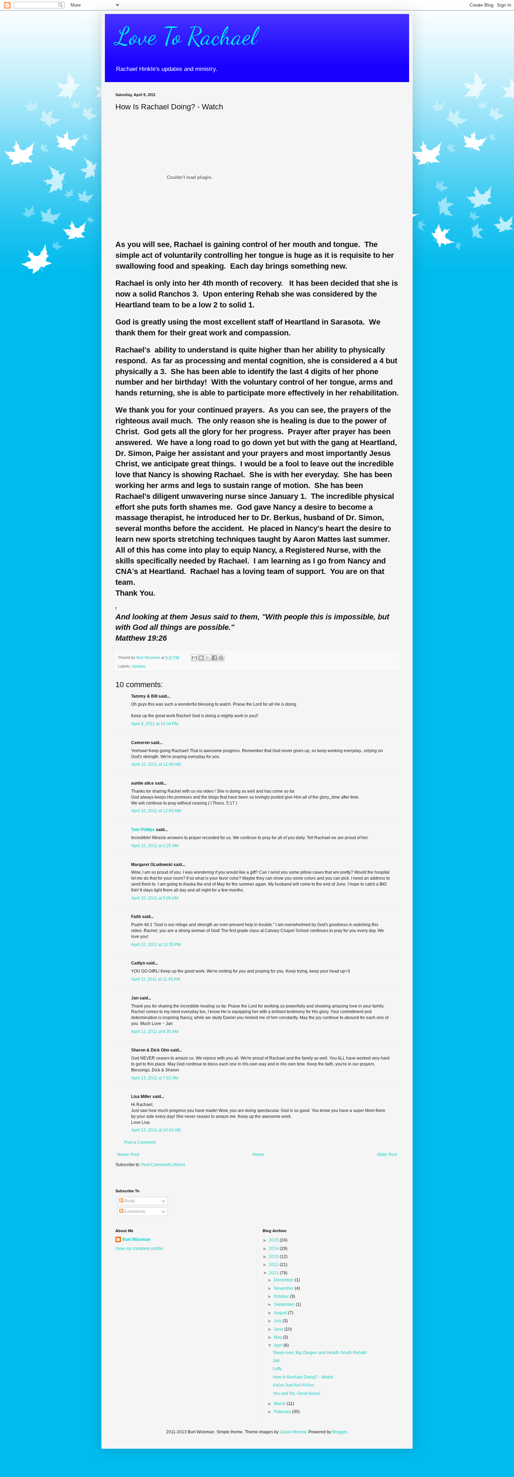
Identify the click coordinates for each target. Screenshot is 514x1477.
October (282, 1296)
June (279, 1329)
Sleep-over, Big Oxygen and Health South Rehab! (320, 1352)
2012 (274, 1264)
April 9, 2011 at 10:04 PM (154, 723)
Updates (138, 666)
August (281, 1312)
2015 (274, 1240)
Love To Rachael (186, 36)
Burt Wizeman (136, 1239)
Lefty (277, 1368)
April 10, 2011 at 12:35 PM (156, 944)
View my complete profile (139, 1248)
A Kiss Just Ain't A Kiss (293, 1385)
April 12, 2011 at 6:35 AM (154, 1031)
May (278, 1337)
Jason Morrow (293, 1431)
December (284, 1280)
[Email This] (194, 657)
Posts (129, 1201)
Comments (134, 1211)
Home (258, 1154)
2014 (274, 1248)
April (279, 1345)
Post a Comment (140, 1142)
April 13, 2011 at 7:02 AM (154, 1078)
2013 (274, 1256)
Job (276, 1360)
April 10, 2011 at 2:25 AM (154, 845)
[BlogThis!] (201, 657)
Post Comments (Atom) (163, 1164)
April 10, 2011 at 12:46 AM (156, 764)
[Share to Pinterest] (220, 657)
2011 (274, 1273)
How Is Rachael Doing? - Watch (303, 1377)
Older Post (387, 1154)
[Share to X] (207, 657)
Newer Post (128, 1154)
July (278, 1320)
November (284, 1288)
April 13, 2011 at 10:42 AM (156, 1130)
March (280, 1403)
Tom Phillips (143, 829)
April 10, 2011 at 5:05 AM (154, 898)
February (283, 1411)
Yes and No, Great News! (296, 1393)
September (285, 1304)
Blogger (339, 1431)
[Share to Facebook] (214, 657)
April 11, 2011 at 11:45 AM (155, 979)
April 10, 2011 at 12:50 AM (156, 810)
